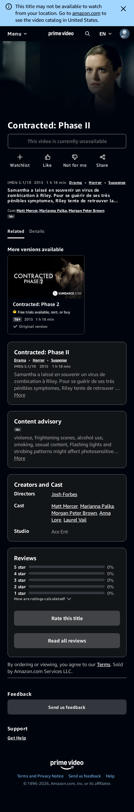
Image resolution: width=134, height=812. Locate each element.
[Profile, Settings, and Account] (125, 33)
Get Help (16, 737)
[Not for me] (74, 156)
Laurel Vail (75, 520)
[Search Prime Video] (87, 33)
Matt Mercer (27, 210)
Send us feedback (85, 775)
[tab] (15, 230)
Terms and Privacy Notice (40, 775)
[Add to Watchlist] (19, 156)
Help (110, 775)
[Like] (47, 156)
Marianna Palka (53, 210)
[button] (42, 599)
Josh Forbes (64, 494)
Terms (103, 664)
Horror (95, 182)
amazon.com (86, 13)
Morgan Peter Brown (86, 210)
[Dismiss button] (123, 9)
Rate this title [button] (67, 618)
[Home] (61, 33)
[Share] (102, 156)
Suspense (116, 182)
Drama (75, 182)
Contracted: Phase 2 (46, 277)
